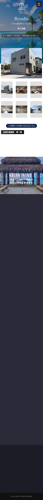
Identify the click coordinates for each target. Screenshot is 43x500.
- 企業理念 (7, 382)
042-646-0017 (17, 480)
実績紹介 (9, 35)
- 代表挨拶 (7, 378)
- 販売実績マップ (9, 331)
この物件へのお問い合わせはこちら (21, 126)
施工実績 (16, 35)
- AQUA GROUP (8, 389)
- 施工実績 (7, 335)
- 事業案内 (7, 232)
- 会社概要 (7, 386)
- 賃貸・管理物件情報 (10, 285)
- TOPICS (6, 277)
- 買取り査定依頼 (9, 436)
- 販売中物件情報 (9, 281)
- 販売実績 (7, 328)
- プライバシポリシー (10, 440)
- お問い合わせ (8, 432)
